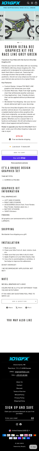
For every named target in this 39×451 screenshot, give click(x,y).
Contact (19, 385)
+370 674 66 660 (21, 375)
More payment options (19, 163)
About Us (19, 382)
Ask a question (19, 301)
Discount (19, 388)
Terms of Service (19, 391)
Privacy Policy (20, 398)
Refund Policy (19, 394)
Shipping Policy (19, 401)
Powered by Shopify (19, 446)
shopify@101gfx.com (22, 371)
